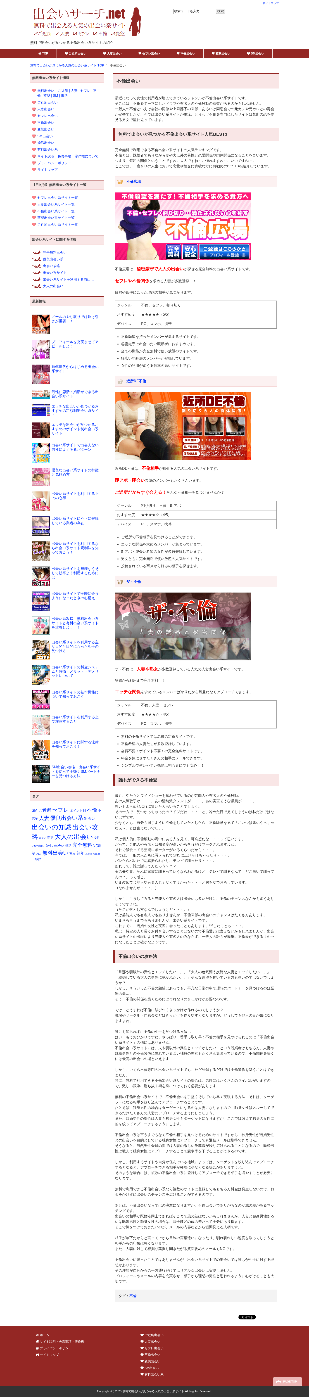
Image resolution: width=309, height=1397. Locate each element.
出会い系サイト (55, 273)
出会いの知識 (51, 827)
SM (34, 810)
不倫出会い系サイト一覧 (56, 211)
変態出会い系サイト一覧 (56, 218)
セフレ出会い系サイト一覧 (57, 197)
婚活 (68, 845)
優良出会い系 (53, 259)
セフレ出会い (47, 116)
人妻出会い (45, 109)
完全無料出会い (55, 252)
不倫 (133, 1296)
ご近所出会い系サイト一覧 (57, 224)
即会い (42, 838)
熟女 (72, 853)
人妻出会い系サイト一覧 (56, 204)
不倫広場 (133, 181)
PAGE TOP (290, 1381)
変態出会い (45, 129)
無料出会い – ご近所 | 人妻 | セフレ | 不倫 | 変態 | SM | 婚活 (67, 93)
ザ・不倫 (133, 581)
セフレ (60, 810)
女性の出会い (54, 845)
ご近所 (44, 810)
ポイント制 (78, 810)
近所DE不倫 (136, 381)
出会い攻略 (51, 266)
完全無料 (82, 845)
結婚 (38, 859)
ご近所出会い (47, 102)
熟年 (80, 853)
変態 (50, 838)
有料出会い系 (47, 149)
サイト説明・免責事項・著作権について (67, 156)
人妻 (44, 818)
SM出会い (45, 136)
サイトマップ (47, 169)
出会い (89, 818)
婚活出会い (45, 143)
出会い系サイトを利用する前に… (68, 279)
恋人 (38, 853)
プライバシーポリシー (54, 163)
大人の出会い (53, 286)
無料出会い (55, 853)
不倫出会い (45, 122)
